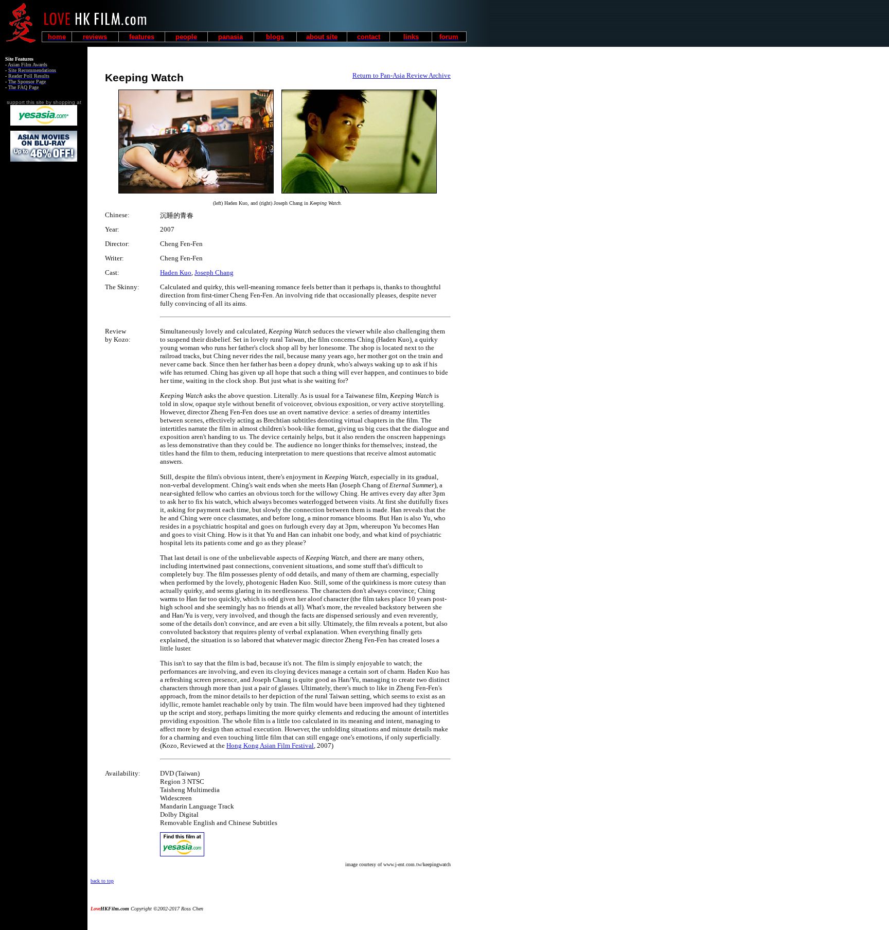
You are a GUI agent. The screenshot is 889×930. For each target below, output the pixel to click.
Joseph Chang (214, 272)
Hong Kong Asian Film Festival (270, 745)
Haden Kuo (175, 272)
